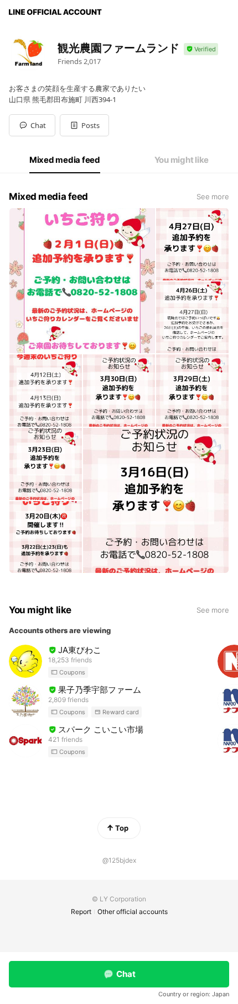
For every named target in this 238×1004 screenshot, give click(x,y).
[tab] (64, 160)
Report (81, 911)
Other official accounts (132, 911)
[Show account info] (201, 49)
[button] (84, 125)
